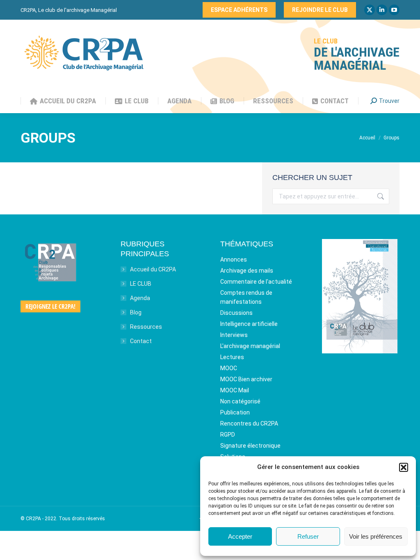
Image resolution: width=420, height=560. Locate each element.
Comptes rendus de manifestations (246, 297)
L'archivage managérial (250, 346)
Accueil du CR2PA (153, 269)
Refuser (308, 536)
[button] (403, 467)
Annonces (233, 259)
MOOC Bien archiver (246, 379)
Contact (141, 341)
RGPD (227, 434)
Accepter (240, 536)
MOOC (228, 368)
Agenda (140, 298)
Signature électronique (250, 445)
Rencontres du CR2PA (249, 423)
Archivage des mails (246, 270)
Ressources (146, 326)
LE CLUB (140, 283)
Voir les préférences (375, 536)
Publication (235, 412)
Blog (136, 312)
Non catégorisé (240, 401)
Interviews (234, 335)
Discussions (236, 313)
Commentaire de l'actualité (256, 281)
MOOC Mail (234, 390)
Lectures (232, 357)
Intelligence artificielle (249, 324)
